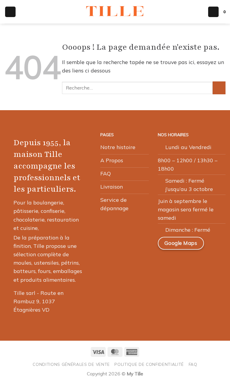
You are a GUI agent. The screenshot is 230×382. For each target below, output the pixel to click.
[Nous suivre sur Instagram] (179, 262)
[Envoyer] (219, 87)
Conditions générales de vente (71, 364)
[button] (10, 12)
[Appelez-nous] (208, 262)
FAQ (193, 364)
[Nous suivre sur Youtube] (165, 277)
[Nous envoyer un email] (194, 262)
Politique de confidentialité (149, 364)
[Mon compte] (213, 12)
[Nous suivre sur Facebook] (165, 262)
